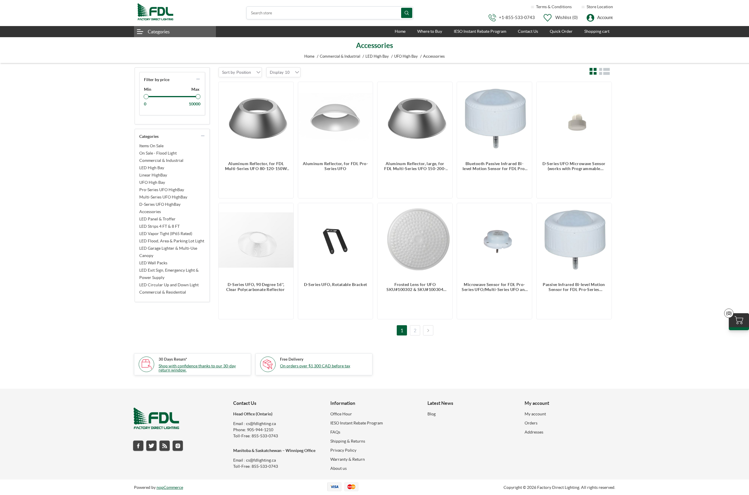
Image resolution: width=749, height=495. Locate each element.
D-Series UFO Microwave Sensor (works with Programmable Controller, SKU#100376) (574, 166)
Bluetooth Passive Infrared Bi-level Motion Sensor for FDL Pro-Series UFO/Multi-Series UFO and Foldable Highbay (494, 166)
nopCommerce (170, 487)
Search (406, 13)
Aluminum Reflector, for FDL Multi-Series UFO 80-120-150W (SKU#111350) (256, 166)
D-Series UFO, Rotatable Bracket (335, 284)
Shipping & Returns (347, 441)
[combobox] (243, 72)
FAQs (335, 432)
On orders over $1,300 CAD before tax (315, 366)
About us (338, 468)
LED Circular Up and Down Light (169, 284)
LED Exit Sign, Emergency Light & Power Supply (169, 274)
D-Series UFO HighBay (160, 204)
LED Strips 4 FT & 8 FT (159, 226)
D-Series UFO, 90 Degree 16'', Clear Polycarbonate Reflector (256, 287)
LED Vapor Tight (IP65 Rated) (165, 233)
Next (428, 330)
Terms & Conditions (553, 6)
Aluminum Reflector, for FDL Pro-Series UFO (335, 166)
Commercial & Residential (162, 292)
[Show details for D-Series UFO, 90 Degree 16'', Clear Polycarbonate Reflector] (256, 240)
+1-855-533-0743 (517, 17)
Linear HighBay (153, 175)
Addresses (534, 432)
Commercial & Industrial (161, 160)
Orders (531, 423)
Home (309, 56)
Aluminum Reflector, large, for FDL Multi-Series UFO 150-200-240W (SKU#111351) (415, 166)
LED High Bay (151, 167)
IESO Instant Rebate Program (356, 423)
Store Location (599, 6)
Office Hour (341, 414)
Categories (159, 31)
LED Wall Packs (153, 263)
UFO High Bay (152, 182)
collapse (198, 79)
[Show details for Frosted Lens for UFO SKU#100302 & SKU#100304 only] (414, 240)
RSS (164, 446)
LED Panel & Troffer (157, 219)
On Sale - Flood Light (158, 153)
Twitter (151, 446)
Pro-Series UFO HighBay (161, 189)
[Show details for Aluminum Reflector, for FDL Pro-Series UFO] (335, 119)
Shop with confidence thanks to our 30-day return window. (197, 368)
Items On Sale (151, 145)
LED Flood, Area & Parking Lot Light (171, 241)
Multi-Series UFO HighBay (163, 197)
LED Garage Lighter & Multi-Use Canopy (168, 252)
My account (535, 414)
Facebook (138, 446)
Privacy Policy (343, 450)
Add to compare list (286, 89)
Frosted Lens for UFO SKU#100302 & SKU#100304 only (414, 287)
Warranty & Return (347, 459)
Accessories (150, 211)
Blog (431, 414)
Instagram (178, 446)
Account (605, 17)
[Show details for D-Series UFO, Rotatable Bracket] (335, 240)
